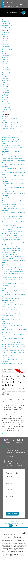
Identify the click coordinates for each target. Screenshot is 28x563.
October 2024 (6, 76)
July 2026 (5, 36)
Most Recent (6, 32)
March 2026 (5, 44)
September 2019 (7, 109)
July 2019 (5, 111)
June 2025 (5, 61)
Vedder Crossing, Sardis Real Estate (13, 344)
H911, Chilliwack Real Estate (10, 237)
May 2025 (5, 63)
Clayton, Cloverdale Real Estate (12, 201)
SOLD (25, 9)
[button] (7, 456)
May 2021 (5, 98)
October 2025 (6, 54)
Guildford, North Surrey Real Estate (13, 235)
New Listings (6, 23)
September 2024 (7, 78)
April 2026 (5, 42)
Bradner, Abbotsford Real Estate (12, 157)
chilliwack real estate (8, 191)
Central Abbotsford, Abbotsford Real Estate (13, 392)
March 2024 (6, 90)
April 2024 (5, 88)
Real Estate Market (8, 302)
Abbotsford (5, 116)
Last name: (9, 483)
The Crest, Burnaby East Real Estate (13, 342)
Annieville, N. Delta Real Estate (11, 145)
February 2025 (6, 69)
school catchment (8, 323)
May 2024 (5, 86)
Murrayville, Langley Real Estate (12, 277)
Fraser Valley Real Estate (9, 225)
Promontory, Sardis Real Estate (12, 298)
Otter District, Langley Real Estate (12, 291)
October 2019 (6, 107)
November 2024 (7, 75)
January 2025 (6, 71)
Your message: (10, 496)
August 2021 (6, 94)
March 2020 (6, 103)
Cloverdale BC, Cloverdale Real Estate (13, 203)
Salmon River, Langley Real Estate (12, 308)
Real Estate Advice (8, 300)
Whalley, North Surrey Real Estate (12, 358)
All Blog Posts (6, 21)
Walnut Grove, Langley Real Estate (13, 350)
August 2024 (6, 80)
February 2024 (6, 92)
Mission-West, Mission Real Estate (12, 271)
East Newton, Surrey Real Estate (12, 216)
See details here (11, 402)
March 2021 (5, 99)
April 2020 (5, 101)
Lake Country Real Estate (10, 254)
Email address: (10, 490)
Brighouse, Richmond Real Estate (12, 158)
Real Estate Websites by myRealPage (14, 523)
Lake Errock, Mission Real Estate (12, 256)
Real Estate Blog (7, 25)
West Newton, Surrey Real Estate (12, 356)
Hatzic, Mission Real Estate (10, 247)
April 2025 (5, 65)
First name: (9, 476)
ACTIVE (18, 9)
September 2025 (7, 55)
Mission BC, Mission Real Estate (12, 269)
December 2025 (7, 50)
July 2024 (5, 82)
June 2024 (5, 84)
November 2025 (7, 52)
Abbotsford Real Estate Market (12, 126)
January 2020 (6, 105)
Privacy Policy (14, 521)
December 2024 (7, 73)
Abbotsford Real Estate (9, 124)
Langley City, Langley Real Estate (12, 258)
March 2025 (5, 67)
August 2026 (6, 34)
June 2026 (5, 38)
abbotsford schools (8, 130)
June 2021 (5, 96)
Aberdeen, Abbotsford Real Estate (12, 136)
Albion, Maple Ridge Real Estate (12, 139)
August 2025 (6, 57)
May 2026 (5, 40)
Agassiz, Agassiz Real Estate (10, 137)
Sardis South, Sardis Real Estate (12, 314)
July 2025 (5, 59)
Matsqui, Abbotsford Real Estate (12, 268)
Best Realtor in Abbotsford (10, 151)
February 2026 (6, 46)
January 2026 (6, 48)
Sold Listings (6, 27)
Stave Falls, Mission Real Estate (11, 333)
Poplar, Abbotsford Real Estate (12, 293)
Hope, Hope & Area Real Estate (11, 248)
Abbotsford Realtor (8, 128)
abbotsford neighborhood (10, 122)
